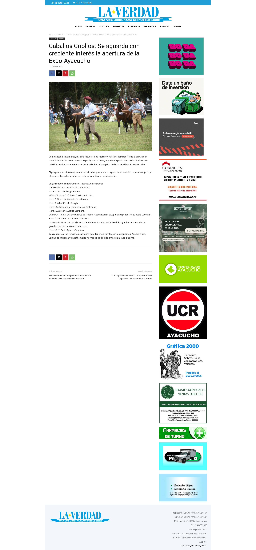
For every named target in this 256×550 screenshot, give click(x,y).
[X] (59, 73)
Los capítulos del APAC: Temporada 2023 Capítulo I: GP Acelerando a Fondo (132, 277)
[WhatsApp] (72, 73)
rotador (61, 39)
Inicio (51, 34)
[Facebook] (52, 73)
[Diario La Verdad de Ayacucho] (128, 14)
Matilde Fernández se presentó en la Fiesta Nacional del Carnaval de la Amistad (70, 277)
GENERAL (60, 34)
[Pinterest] (65, 73)
